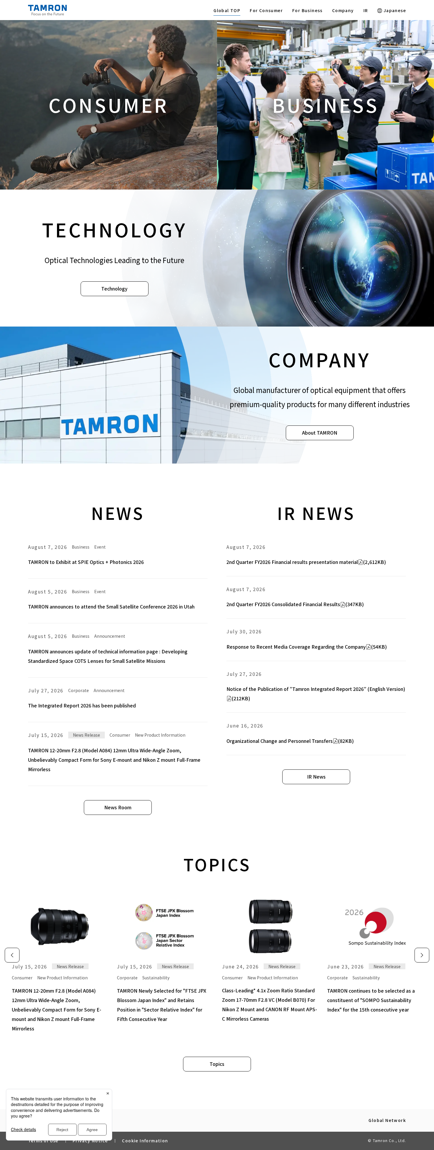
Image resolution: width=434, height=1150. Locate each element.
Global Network (387, 1120)
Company (343, 10)
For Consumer (266, 10)
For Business (307, 10)
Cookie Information (145, 1141)
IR (365, 10)
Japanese (394, 10)
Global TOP (226, 10)
